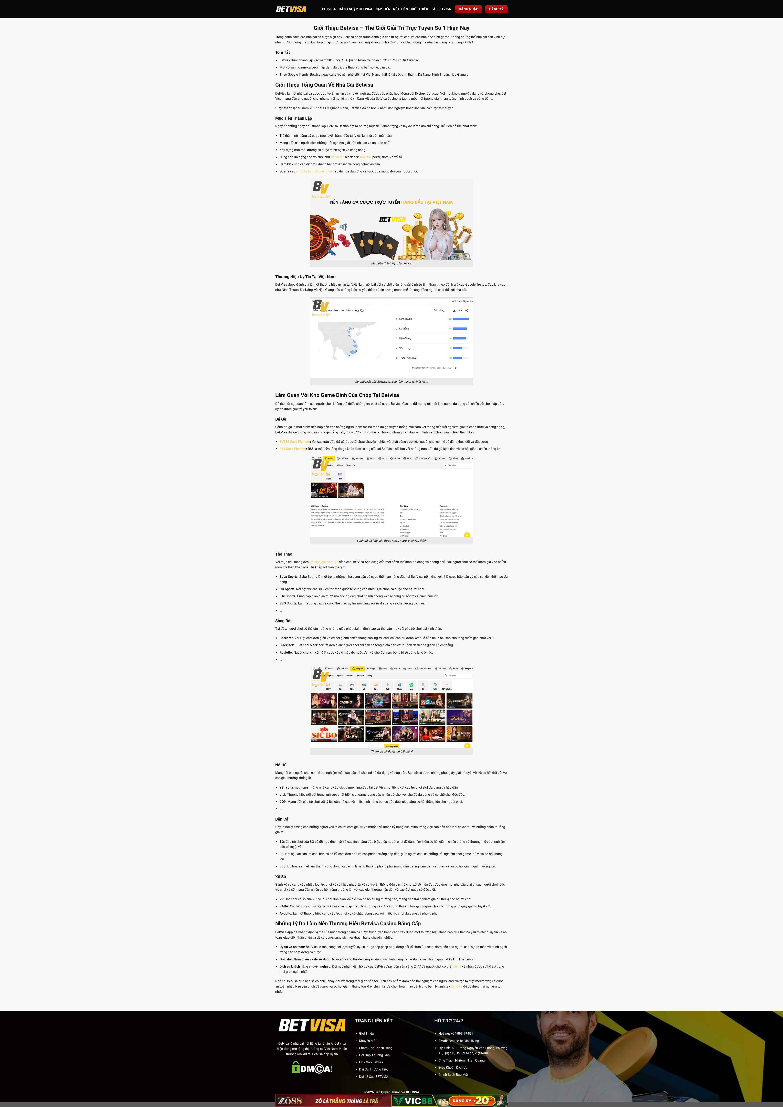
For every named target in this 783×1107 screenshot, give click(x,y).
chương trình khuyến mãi (314, 171)
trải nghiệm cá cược (324, 562)
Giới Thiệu (419, 9)
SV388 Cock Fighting (295, 442)
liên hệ (456, 966)
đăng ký (456, 986)
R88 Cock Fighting (293, 449)
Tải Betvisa (441, 9)
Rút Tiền (400, 9)
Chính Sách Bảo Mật (453, 1075)
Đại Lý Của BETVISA (373, 1077)
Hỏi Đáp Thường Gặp (374, 1055)
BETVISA (329, 9)
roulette (365, 157)
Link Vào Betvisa (371, 1062)
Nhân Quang (476, 1060)
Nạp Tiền (382, 9)
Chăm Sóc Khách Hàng (376, 1048)
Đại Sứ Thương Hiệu (373, 1069)
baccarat (337, 157)
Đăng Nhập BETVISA (355, 9)
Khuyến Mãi (367, 1041)
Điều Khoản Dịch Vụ (453, 1067)
